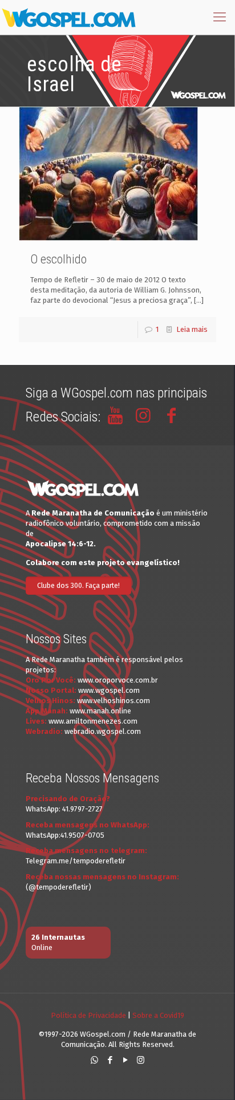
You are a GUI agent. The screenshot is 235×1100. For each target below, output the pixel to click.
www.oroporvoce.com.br (118, 680)
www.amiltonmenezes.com (92, 721)
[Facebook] (110, 1060)
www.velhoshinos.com (113, 700)
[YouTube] (125, 1060)
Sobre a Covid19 (158, 1015)
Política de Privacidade (88, 1015)
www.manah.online (100, 711)
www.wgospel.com (109, 690)
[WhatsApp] (94, 1060)
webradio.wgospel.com (102, 731)
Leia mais (192, 329)
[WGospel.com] (68, 17)
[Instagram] (141, 1060)
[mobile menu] (219, 17)
